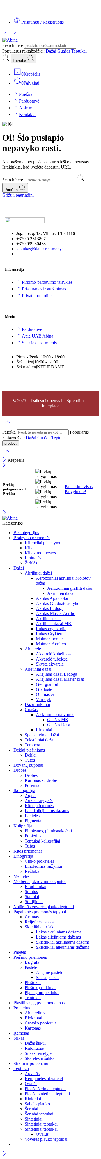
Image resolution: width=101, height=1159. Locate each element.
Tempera (32, 745)
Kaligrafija (22, 825)
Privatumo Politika (38, 295)
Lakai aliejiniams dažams (47, 810)
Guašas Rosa (58, 724)
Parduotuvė (29, 101)
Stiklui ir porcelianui (31, 1063)
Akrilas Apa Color (52, 598)
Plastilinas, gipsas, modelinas (39, 1002)
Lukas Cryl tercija (52, 633)
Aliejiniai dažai (38, 669)
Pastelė (31, 967)
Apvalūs (32, 1073)
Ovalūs (31, 1083)
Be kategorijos (26, 532)
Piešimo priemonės (30, 957)
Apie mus (27, 107)
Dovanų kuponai (28, 765)
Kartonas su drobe (41, 780)
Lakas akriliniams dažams (58, 932)
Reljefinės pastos (39, 921)
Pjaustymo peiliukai (42, 992)
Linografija (23, 856)
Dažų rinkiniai (37, 704)
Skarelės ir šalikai (40, 1058)
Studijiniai (34, 901)
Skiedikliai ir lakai (41, 927)
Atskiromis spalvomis (55, 714)
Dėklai (30, 755)
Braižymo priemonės (31, 537)
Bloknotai (33, 1017)
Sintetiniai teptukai (41, 1124)
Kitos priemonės (39, 805)
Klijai (30, 547)
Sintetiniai (33, 1119)
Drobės (19, 770)
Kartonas (33, 1028)
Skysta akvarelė (50, 664)
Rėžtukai (32, 871)
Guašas (64, 51)
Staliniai (32, 896)
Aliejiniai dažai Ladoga (56, 674)
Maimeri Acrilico (51, 643)
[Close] (5, 460)
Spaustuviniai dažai (42, 734)
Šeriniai (31, 1108)
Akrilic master (48, 618)
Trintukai (33, 997)
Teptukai (79, 51)
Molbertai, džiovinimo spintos (39, 881)
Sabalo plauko (37, 1103)
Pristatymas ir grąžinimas (44, 288)
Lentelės (32, 815)
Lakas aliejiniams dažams (58, 937)
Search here (13, 45)
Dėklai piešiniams (29, 750)
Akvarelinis (35, 1012)
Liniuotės (33, 557)
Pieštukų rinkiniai (40, 987)
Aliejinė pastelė (49, 972)
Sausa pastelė (47, 977)
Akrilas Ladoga (49, 608)
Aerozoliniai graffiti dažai (69, 588)
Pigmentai (33, 820)
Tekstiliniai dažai (39, 739)
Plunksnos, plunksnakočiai (48, 830)
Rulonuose (34, 1048)
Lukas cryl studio (51, 628)
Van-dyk (43, 699)
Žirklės (31, 563)
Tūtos (30, 760)
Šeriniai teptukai (39, 1114)
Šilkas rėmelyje (38, 1053)
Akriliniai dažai (38, 573)
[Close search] (7, 454)
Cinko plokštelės (39, 861)
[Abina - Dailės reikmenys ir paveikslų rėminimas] (10, 40)
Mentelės (21, 876)
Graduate (44, 689)
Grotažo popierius (40, 1023)
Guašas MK (57, 719)
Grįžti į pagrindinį (18, 195)
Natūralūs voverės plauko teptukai (43, 906)
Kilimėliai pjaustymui (44, 542)
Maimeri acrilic (49, 638)
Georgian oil (47, 684)
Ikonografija (24, 790)
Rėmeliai (21, 1033)
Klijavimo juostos (40, 552)
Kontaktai (27, 114)
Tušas (30, 846)
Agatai (30, 795)
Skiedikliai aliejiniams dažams (62, 947)
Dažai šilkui (35, 1043)
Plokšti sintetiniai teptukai (47, 1093)
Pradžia (25, 94)
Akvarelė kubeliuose (54, 654)
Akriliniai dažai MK (54, 623)
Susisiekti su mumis (39, 342)
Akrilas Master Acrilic (55, 613)
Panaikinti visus (79, 486)
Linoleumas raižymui (43, 866)
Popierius (33, 836)
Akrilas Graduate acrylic (57, 603)
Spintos (31, 891)
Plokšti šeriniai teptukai (45, 1088)
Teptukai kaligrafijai (42, 841)
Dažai (51, 51)
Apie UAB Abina (37, 336)
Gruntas (32, 916)
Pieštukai (33, 982)
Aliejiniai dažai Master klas (60, 679)
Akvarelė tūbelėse (52, 659)
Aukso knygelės (39, 800)
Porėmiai (32, 785)
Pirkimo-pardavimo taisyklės (47, 282)
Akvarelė (33, 648)
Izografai (32, 962)
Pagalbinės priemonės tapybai (39, 911)
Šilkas (18, 1038)
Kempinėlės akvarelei (44, 1078)
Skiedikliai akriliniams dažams (62, 942)
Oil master (45, 694)
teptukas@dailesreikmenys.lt (41, 248)
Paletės (19, 952)
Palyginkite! (75, 491)
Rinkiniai (44, 729)
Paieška (20, 60)
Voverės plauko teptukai (46, 1139)
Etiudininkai (35, 886)
